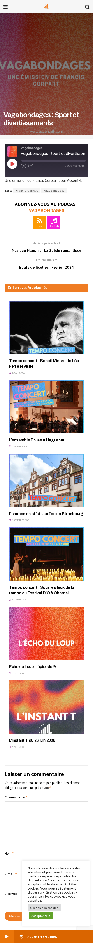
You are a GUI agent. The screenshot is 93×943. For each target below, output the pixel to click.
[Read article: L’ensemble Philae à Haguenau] (46, 406)
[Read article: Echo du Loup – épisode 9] (46, 633)
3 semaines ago (20, 599)
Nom (9, 853)
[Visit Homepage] (46, 6)
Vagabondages (54, 190)
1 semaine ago (19, 446)
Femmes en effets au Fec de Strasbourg (46, 513)
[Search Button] (87, 6)
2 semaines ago (20, 520)
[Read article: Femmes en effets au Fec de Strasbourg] (46, 480)
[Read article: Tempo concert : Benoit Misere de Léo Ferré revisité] (46, 327)
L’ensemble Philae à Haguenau (37, 440)
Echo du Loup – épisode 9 (32, 666)
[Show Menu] (5, 6)
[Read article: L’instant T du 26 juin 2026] (46, 707)
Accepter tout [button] (40, 916)
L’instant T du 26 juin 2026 (32, 740)
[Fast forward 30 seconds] (30, 166)
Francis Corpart (27, 190)
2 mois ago (17, 673)
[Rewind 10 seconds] (23, 166)
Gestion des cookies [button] (44, 908)
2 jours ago (18, 372)
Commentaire (16, 797)
